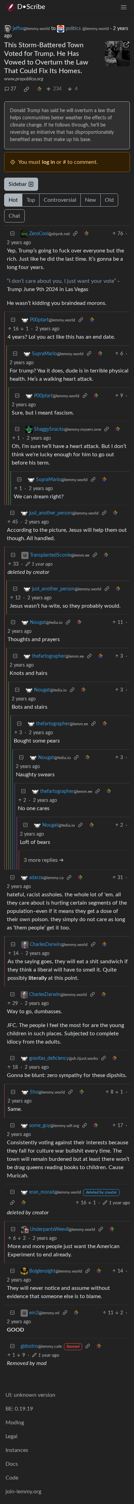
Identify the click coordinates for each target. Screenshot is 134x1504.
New (90, 200)
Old (109, 200)
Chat (14, 216)
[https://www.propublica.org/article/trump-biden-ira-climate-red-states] (117, 54)
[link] (26, 89)
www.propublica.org (23, 79)
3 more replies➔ (44, 860)
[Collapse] (12, 234)
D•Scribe (31, 6)
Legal (11, 1436)
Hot (13, 200)
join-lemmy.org (23, 1491)
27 (13, 89)
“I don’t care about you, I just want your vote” (61, 281)
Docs (11, 1464)
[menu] (124, 7)
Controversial (60, 200)
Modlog (14, 1422)
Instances (16, 1450)
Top (30, 200)
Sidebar (18, 184)
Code (11, 1478)
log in (48, 162)
